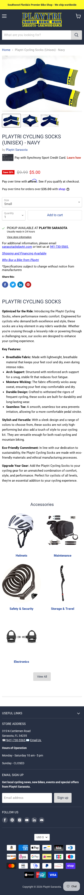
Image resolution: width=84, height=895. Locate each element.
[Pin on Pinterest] (28, 285)
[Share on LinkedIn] (20, 285)
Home (6, 50)
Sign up (62, 798)
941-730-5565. (59, 247)
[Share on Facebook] (5, 285)
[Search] (76, 35)
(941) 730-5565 (16, 740)
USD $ (40, 837)
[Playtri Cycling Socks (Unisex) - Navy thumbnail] (11, 120)
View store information (19, 237)
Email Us (36, 740)
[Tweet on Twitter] (13, 285)
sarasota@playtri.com (17, 247)
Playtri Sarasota (17, 150)
